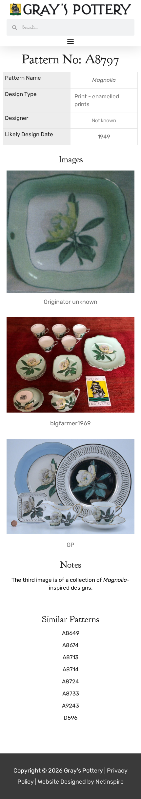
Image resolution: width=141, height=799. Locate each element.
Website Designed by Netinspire (81, 781)
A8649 (70, 633)
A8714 (71, 669)
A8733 (70, 693)
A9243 (70, 705)
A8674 (70, 645)
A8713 (70, 657)
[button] (70, 41)
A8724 (70, 681)
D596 (70, 717)
